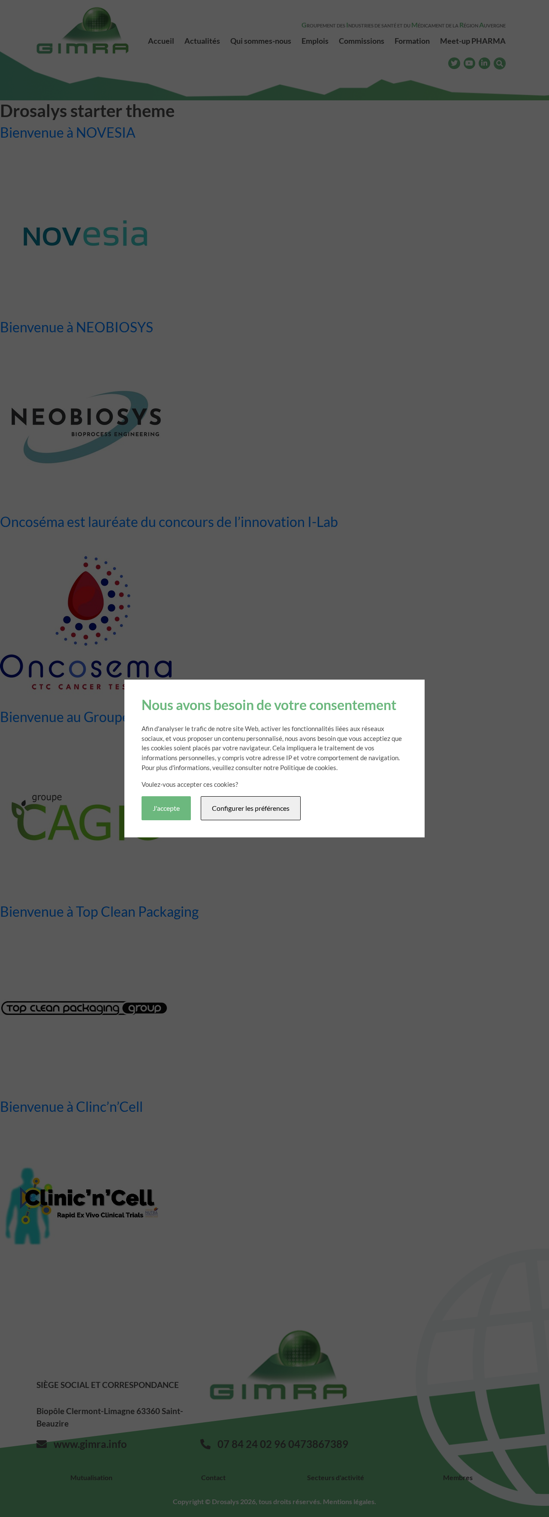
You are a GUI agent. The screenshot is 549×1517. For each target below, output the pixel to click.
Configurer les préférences (251, 808)
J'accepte (166, 808)
